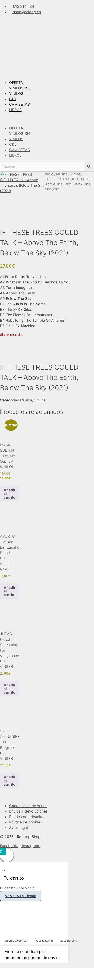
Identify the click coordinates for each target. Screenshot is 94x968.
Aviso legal (18, 827)
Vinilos (75, 174)
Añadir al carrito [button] (9, 493)
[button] (47, 119)
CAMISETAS (19, 104)
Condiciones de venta (28, 805)
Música (61, 174)
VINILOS (16, 93)
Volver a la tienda (20, 896)
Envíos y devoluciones (28, 811)
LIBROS (15, 110)
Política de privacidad (28, 816)
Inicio (49, 174)
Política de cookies (25, 822)
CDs (12, 99)
